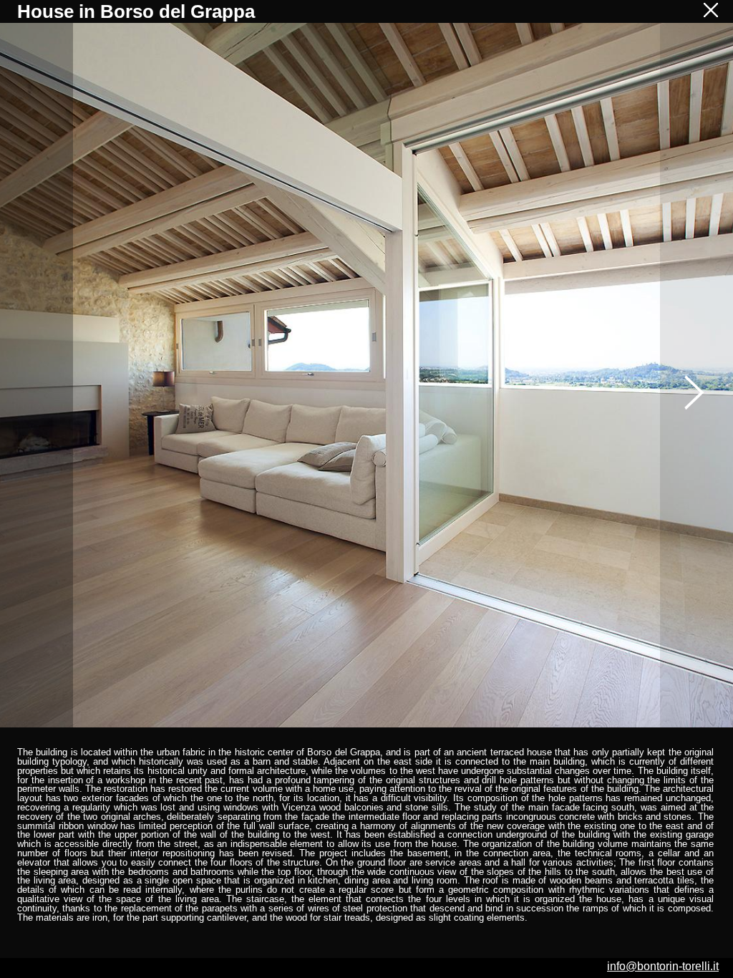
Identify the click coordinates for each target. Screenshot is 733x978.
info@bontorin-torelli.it (663, 966)
